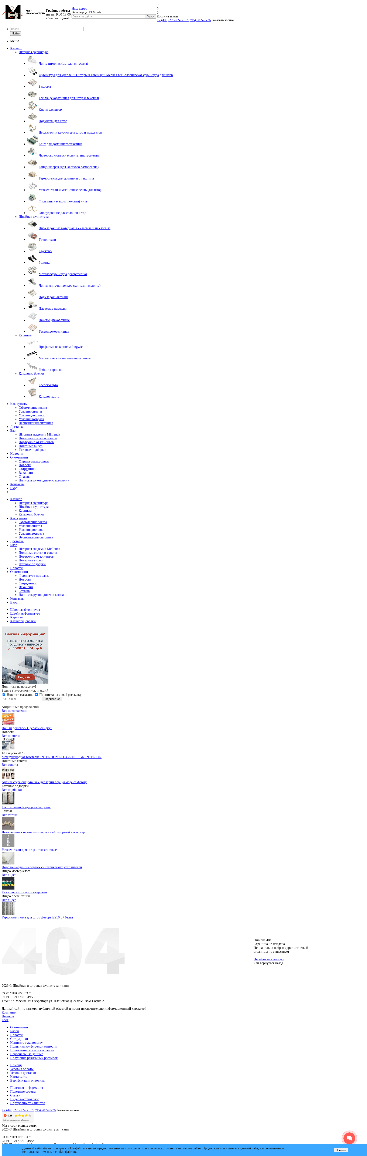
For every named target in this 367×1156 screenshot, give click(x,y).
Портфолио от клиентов (36, 442)
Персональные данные (26, 1054)
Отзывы (24, 476)
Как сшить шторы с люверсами (24, 892)
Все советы (10, 764)
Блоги (14, 1031)
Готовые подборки (32, 449)
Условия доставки (32, 415)
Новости (16, 453)
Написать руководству (26, 1042)
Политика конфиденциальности (33, 1046)
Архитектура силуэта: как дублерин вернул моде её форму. (44, 782)
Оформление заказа (33, 407)
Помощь (8, 1016)
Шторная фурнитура (33, 52)
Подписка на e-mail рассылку (60, 694)
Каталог (16, 48)
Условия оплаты (30, 411)
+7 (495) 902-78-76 (197, 20)
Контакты (17, 484)
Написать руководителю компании (44, 480)
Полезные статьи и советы (38, 438)
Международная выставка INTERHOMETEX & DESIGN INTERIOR (52, 757)
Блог (13, 430)
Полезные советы (23, 1091)
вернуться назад (271, 963)
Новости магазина (20, 694)
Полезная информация (26, 1087)
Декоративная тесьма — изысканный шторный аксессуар (43, 832)
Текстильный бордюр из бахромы (26, 807)
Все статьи (9, 815)
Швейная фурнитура (34, 216)
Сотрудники (28, 469)
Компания (9, 1012)
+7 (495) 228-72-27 (170, 20)
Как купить (18, 404)
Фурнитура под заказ (34, 461)
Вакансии (26, 472)
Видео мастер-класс (24, 1099)
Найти (16, 33)
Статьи (15, 1095)
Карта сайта (18, 1076)
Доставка (17, 427)
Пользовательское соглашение (32, 1050)
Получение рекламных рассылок (34, 1058)
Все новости (11, 735)
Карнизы (25, 335)
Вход (13, 488)
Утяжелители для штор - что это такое (29, 849)
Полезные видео (30, 446)
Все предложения (14, 710)
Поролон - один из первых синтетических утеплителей (42, 867)
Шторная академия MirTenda (39, 434)
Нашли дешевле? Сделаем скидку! (27, 728)
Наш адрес (79, 8)
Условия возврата (31, 419)
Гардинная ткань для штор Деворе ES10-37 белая (37, 917)
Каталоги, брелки (31, 373)
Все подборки (12, 790)
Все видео (9, 875)
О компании (19, 457)
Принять (341, 1150)
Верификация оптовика (36, 423)
